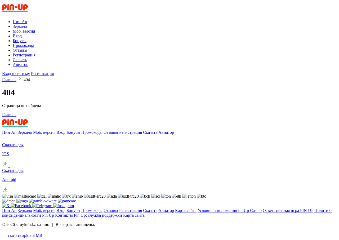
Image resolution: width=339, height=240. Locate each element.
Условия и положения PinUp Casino (230, 210)
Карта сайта (186, 210)
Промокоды (23, 45)
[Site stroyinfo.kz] (24, 12)
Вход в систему (16, 73)
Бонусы (19, 40)
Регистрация (24, 55)
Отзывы (20, 50)
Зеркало (20, 26)
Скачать (20, 59)
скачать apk (24, 235)
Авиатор (20, 64)
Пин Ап (20, 21)
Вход (17, 36)
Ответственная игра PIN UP (288, 210)
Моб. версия (24, 31)
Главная (9, 79)
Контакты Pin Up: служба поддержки (88, 215)
